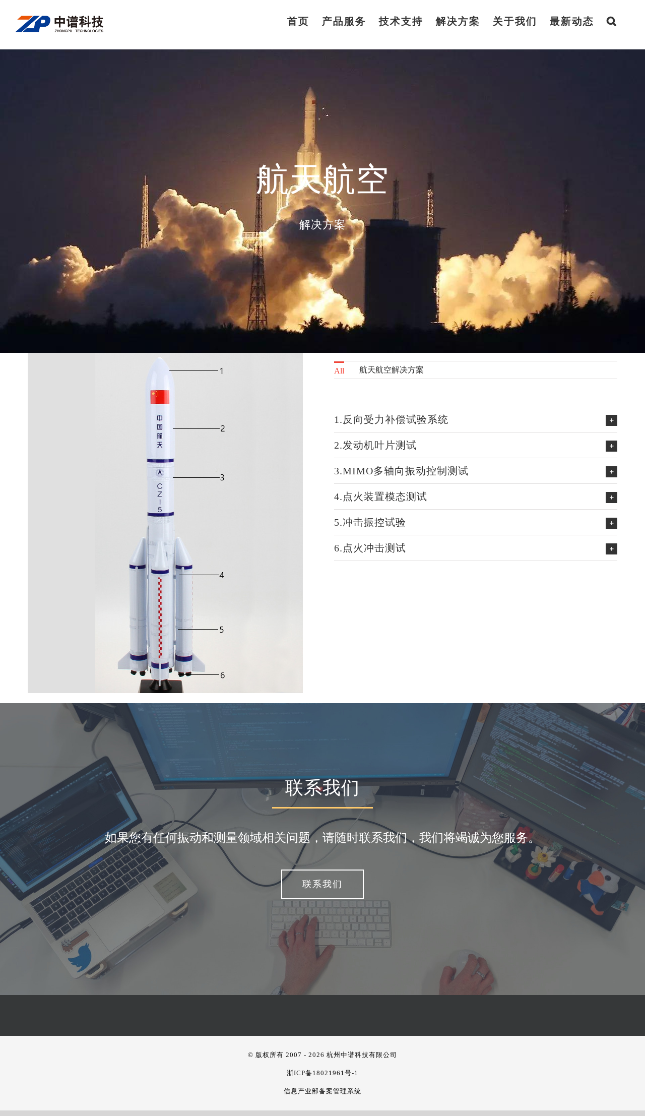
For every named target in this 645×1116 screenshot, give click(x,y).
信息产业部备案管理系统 (322, 1091)
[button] (612, 21)
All (339, 370)
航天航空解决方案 (391, 369)
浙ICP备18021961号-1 (322, 1073)
